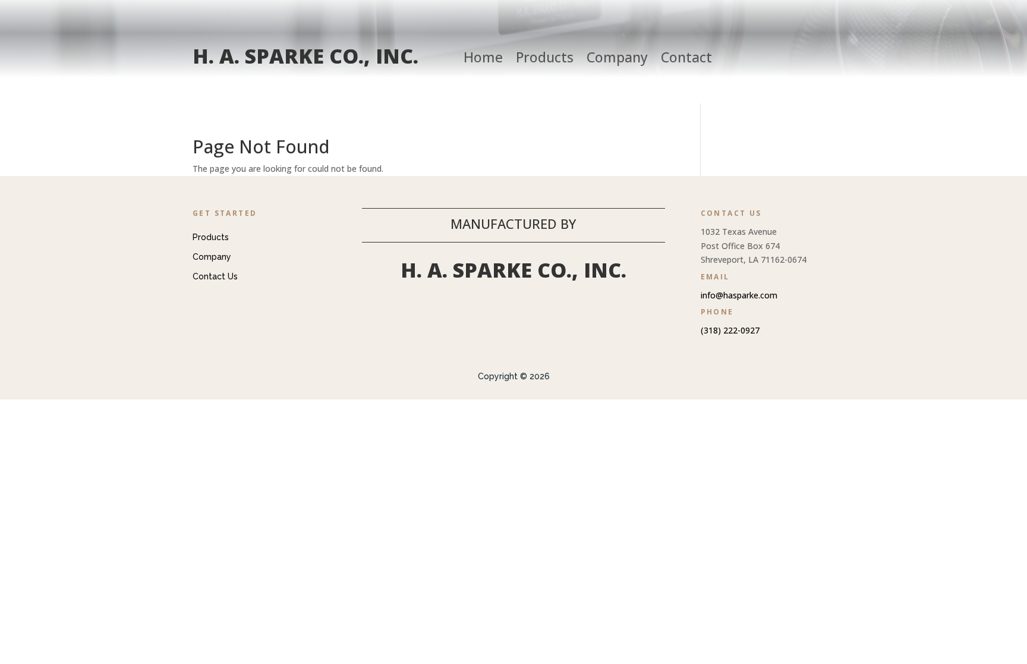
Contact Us (215, 276)
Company (617, 59)
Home (483, 59)
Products (545, 59)
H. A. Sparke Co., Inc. (305, 56)
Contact (686, 59)
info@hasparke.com (739, 295)
